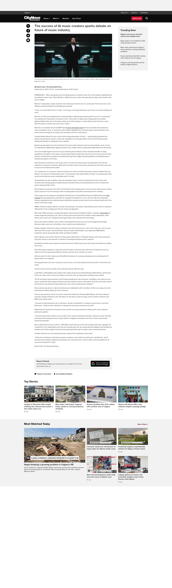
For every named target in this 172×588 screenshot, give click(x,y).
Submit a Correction (44, 374)
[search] (147, 18)
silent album (104, 213)
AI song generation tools (74, 128)
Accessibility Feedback (64, 374)
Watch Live (137, 18)
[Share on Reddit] (28, 35)
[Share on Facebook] (28, 31)
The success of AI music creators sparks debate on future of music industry (73, 28)
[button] (124, 12)
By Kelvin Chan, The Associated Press (48, 87)
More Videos (142, 424)
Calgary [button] (26, 13)
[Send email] (28, 40)
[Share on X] (28, 26)
